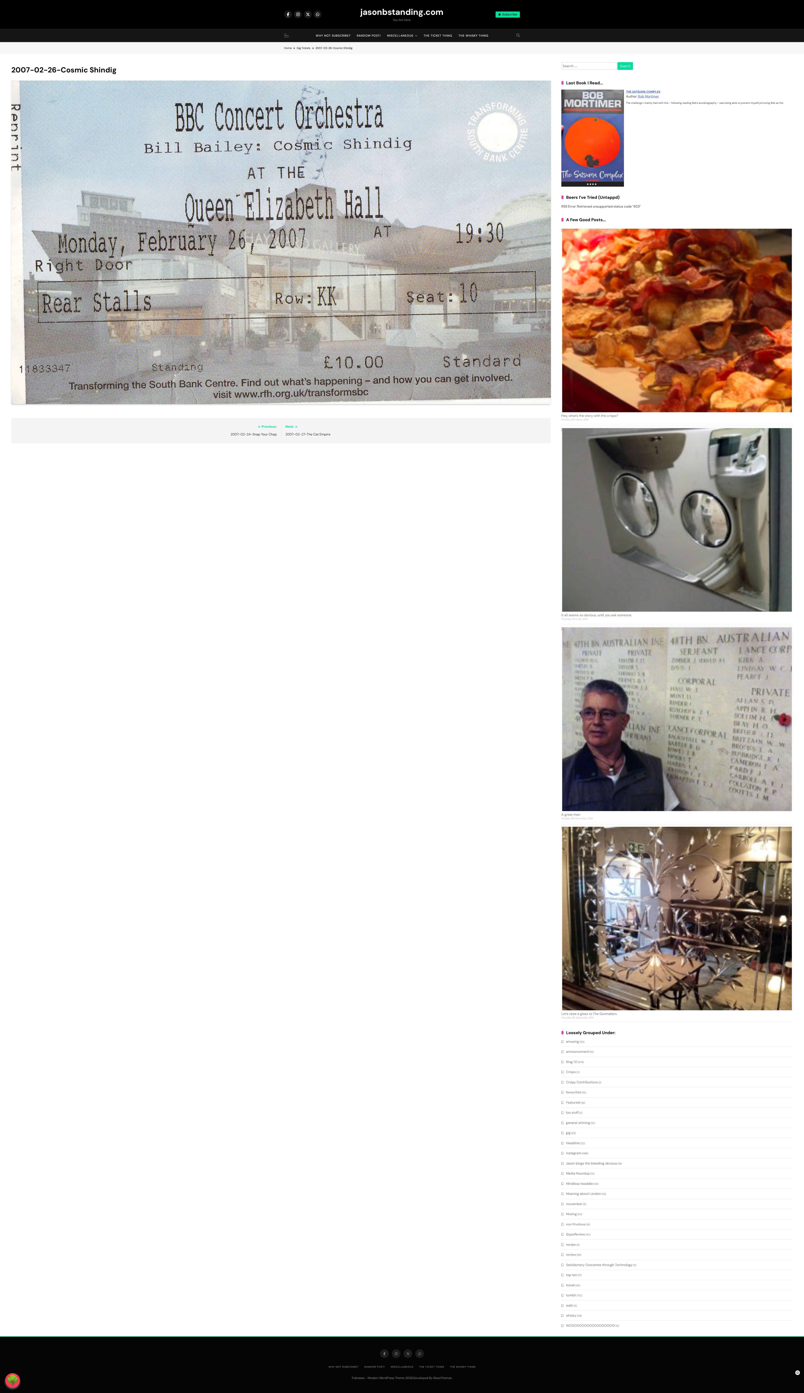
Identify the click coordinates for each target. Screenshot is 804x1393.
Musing (571, 1214)
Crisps (571, 1072)
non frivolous (575, 1224)
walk (569, 1305)
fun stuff (572, 1112)
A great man (570, 814)
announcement (577, 1051)
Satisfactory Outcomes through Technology (599, 1265)
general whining (578, 1123)
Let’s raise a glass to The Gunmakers (589, 1014)
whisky (571, 1315)
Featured (573, 1102)
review (571, 1254)
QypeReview (575, 1234)
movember (574, 1204)
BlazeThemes (442, 1378)
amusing (572, 1041)
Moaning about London (583, 1193)
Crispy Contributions (582, 1082)
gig (568, 1133)
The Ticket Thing (438, 35)
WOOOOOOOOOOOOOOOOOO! (590, 1325)
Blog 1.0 (571, 1062)
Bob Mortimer (648, 96)
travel (570, 1285)
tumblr (571, 1295)
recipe (571, 1244)
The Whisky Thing (473, 35)
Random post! (369, 35)
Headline (573, 1143)
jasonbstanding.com (401, 11)
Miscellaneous (400, 35)
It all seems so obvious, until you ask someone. (596, 615)
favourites (573, 1092)
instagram (573, 1153)
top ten (571, 1275)
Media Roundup (578, 1173)
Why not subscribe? (333, 35)
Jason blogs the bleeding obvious (591, 1163)
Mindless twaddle (579, 1183)
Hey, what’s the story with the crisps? (589, 415)
